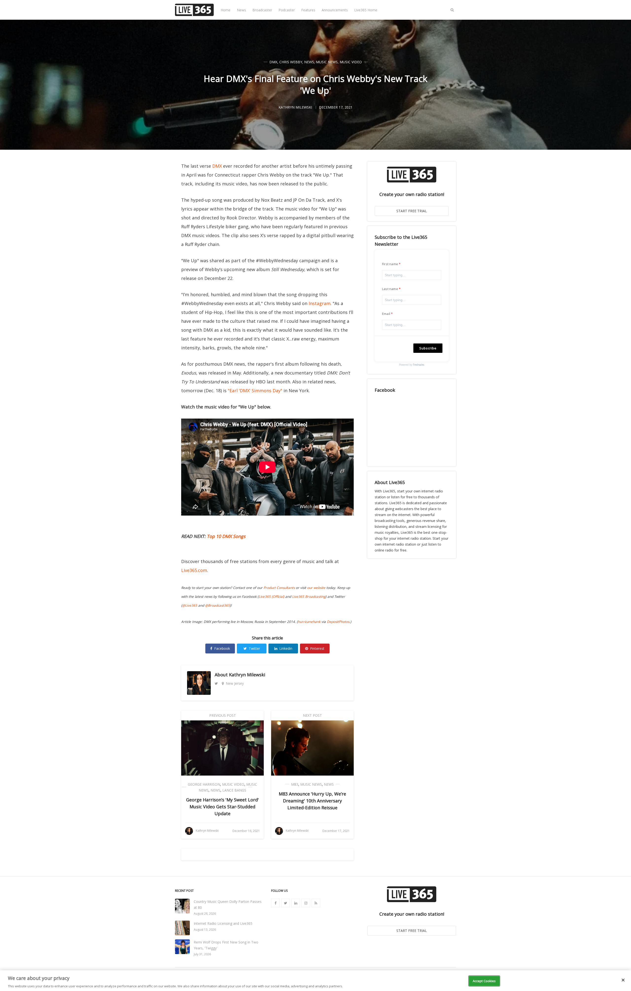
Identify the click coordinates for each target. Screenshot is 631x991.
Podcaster (287, 10)
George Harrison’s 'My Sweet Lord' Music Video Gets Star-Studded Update (222, 806)
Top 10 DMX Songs (226, 536)
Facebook (222, 648)
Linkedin (285, 648)
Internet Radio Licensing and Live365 (223, 923)
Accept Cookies (484, 980)
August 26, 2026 (205, 913)
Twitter (254, 648)
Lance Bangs (234, 790)
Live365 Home (365, 10)
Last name (390, 289)
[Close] (623, 980)
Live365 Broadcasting (308, 596)
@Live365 (189, 605)
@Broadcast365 (217, 605)
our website (316, 587)
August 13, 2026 (205, 929)
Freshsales (418, 364)
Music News (327, 62)
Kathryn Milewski (247, 675)
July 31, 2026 (202, 954)
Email (386, 313)
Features (308, 10)
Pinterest (317, 648)
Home (225, 10)
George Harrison (204, 784)
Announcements (335, 10)
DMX (273, 62)
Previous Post (222, 715)
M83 (294, 784)
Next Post (312, 715)
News (241, 10)
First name (390, 264)
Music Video (351, 62)
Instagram (320, 303)
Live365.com (194, 570)
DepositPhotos (338, 621)
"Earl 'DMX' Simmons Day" (255, 390)
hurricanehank (309, 621)
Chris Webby (290, 62)
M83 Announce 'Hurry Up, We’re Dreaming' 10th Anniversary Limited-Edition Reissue (312, 801)
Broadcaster (262, 10)
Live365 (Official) (271, 596)
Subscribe (428, 348)
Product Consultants (279, 587)
